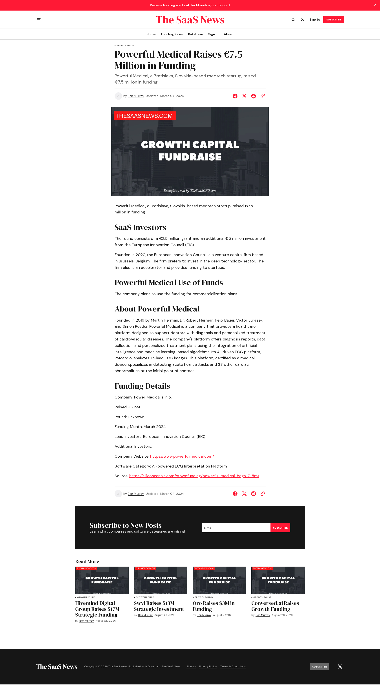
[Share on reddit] (253, 96)
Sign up (191, 666)
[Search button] (293, 19)
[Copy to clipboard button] (262, 96)
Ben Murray (136, 96)
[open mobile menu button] (39, 19)
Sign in (314, 20)
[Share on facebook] (236, 96)
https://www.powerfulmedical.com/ (182, 456)
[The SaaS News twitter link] (340, 667)
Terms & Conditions (233, 666)
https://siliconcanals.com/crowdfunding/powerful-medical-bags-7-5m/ (194, 475)
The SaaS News (171, 666)
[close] (374, 5)
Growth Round (126, 46)
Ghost (152, 666)
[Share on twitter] (244, 96)
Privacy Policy (208, 666)
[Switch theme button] (302, 19)
